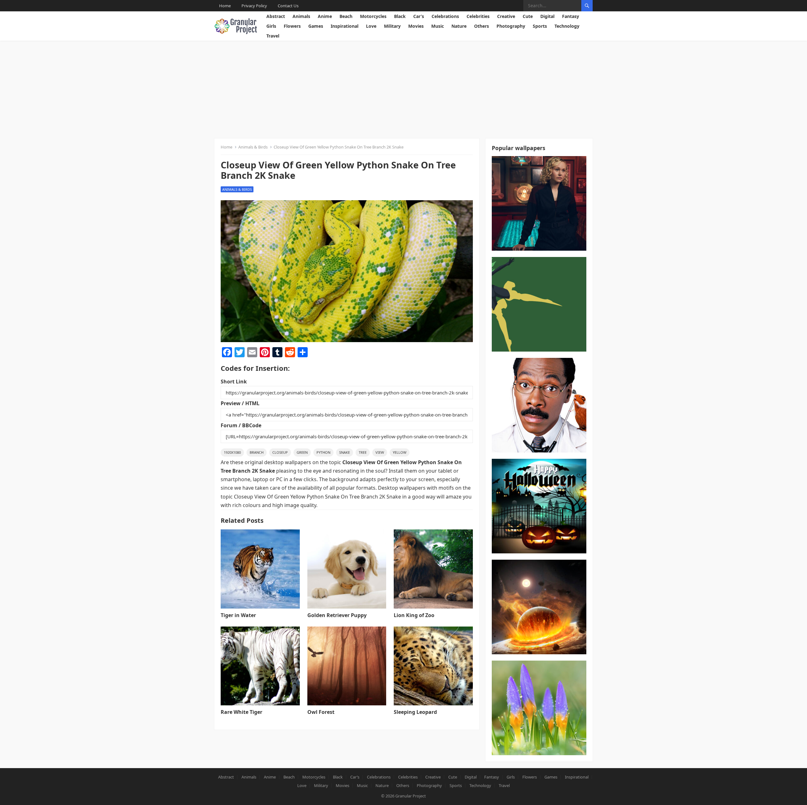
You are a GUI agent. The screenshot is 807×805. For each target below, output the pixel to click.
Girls (271, 26)
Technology (566, 26)
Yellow (399, 452)
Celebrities (478, 16)
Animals (301, 16)
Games (315, 26)
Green (302, 452)
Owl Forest (320, 712)
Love (371, 26)
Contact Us (288, 6)
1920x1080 (232, 452)
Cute (528, 16)
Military (392, 26)
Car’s (418, 16)
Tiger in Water (238, 615)
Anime (325, 16)
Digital (547, 16)
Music (437, 26)
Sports (540, 26)
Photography (510, 26)
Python (323, 452)
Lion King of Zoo (414, 615)
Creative (506, 16)
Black (400, 16)
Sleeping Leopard (415, 712)
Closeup (280, 452)
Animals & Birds (253, 147)
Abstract (275, 16)
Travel (272, 36)
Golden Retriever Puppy (337, 615)
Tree (363, 452)
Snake (344, 452)
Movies (416, 26)
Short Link (234, 381)
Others (481, 26)
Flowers (292, 26)
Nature (459, 26)
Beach (346, 16)
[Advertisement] (403, 88)
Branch (257, 452)
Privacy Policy (254, 6)
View (379, 452)
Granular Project (410, 796)
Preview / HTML (240, 403)
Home (225, 6)
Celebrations (445, 16)
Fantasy (570, 16)
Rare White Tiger (241, 712)
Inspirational (344, 26)
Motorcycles (373, 16)
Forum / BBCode (241, 425)
